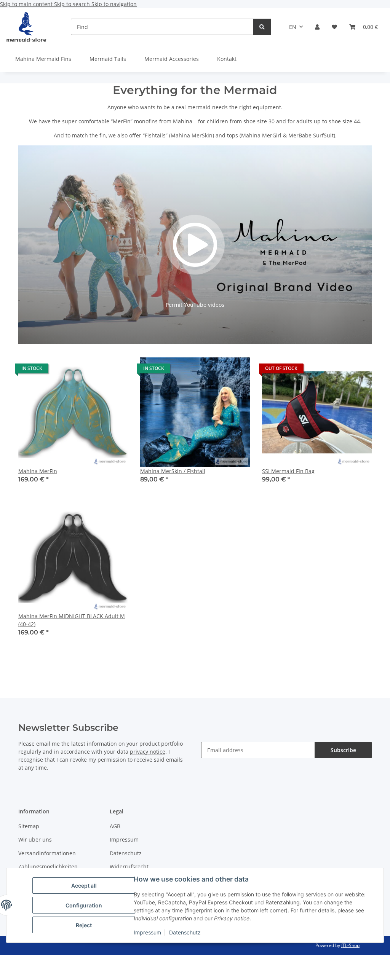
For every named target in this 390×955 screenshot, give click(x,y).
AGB (115, 826)
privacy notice (147, 751)
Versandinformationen (47, 853)
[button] (317, 27)
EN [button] (292, 26)
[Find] (262, 27)
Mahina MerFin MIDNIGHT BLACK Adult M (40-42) (71, 620)
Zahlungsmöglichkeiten (48, 866)
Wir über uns (35, 839)
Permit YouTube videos (195, 304)
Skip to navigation (114, 4)
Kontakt (227, 58)
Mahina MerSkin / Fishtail (172, 471)
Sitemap (28, 826)
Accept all (84, 885)
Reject (84, 925)
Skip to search (72, 4)
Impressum (147, 932)
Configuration (84, 905)
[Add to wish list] (358, 370)
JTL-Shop (350, 945)
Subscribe (343, 750)
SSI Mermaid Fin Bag (288, 471)
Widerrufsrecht (129, 866)
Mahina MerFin (37, 471)
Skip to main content (27, 4)
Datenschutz (185, 932)
